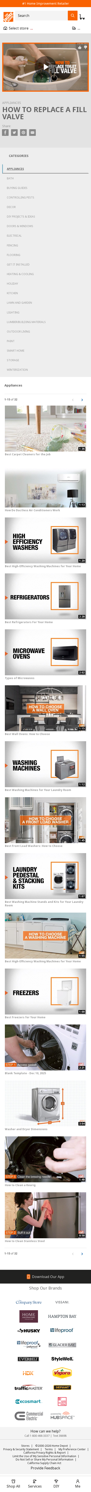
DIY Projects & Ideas (21, 216)
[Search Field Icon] (73, 15)
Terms (49, 1449)
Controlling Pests (20, 197)
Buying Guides (17, 188)
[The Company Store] (29, 1302)
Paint (11, 341)
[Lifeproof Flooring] (62, 1330)
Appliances (15, 169)
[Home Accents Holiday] (62, 1401)
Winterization (17, 370)
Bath (10, 178)
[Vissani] (62, 1302)
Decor (11, 207)
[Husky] (29, 1330)
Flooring (13, 255)
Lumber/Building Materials (26, 322)
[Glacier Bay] (62, 1345)
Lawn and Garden (19, 303)
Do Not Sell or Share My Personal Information (44, 1459)
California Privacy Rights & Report (44, 1452)
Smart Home (15, 351)
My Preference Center (72, 1449)
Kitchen (12, 293)
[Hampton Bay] (62, 1316)
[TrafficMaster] (29, 1387)
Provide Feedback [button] (45, 1468)
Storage (13, 360)
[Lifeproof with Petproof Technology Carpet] (29, 1345)
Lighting (13, 312)
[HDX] (29, 1373)
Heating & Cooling (20, 274)
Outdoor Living (18, 331)
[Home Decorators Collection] (29, 1316)
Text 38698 (59, 1436)
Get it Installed (18, 264)
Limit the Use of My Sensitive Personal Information (44, 1456)
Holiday (12, 283)
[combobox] (43, 15)
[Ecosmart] (29, 1401)
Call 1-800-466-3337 (37, 1436)
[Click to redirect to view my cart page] (82, 17)
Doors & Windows (20, 226)
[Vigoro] (62, 1373)
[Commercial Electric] (29, 1416)
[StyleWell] (62, 1359)
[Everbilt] (29, 1359)
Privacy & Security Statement (21, 1449)
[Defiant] (62, 1387)
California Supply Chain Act (44, 1463)
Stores (25, 1446)
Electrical (14, 236)
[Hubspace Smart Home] (62, 1416)
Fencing (12, 245)
